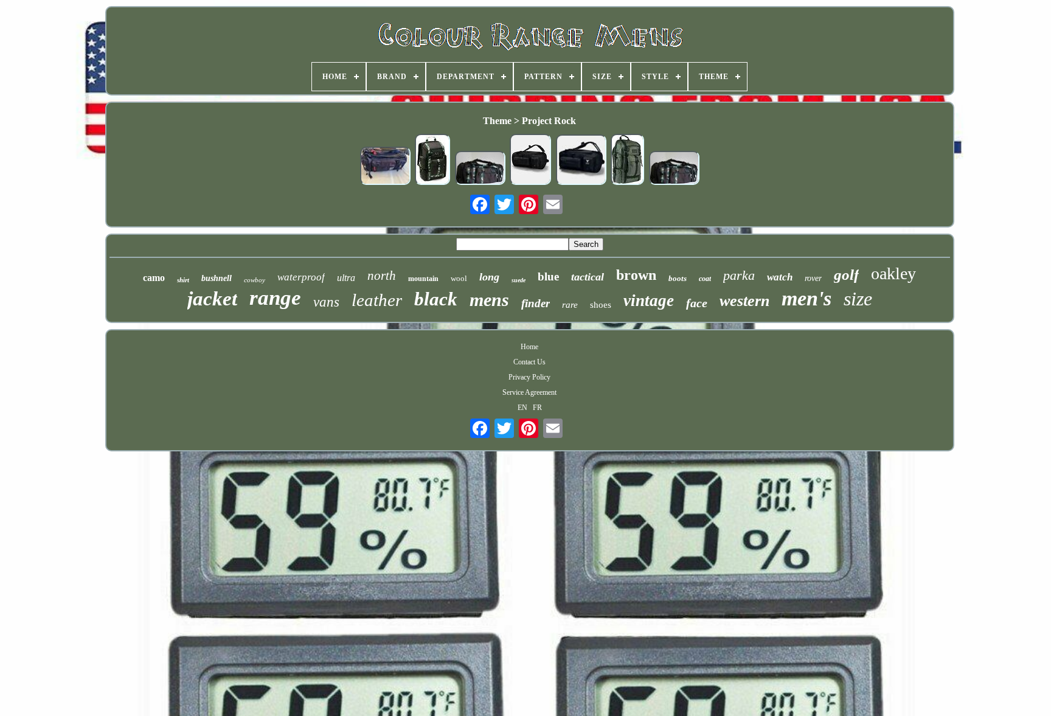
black (435, 299)
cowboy (254, 279)
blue (548, 276)
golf (846, 274)
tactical (587, 277)
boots (677, 278)
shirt (183, 279)
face (696, 303)
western (744, 301)
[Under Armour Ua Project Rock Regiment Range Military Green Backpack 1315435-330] (627, 161)
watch (780, 277)
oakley (893, 273)
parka (739, 275)
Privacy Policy (529, 377)
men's (806, 298)
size (858, 299)
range (275, 298)
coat (705, 278)
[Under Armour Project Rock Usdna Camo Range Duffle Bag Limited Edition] (480, 169)
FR (537, 407)
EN (522, 407)
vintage (648, 300)
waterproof (301, 277)
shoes (600, 305)
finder (535, 303)
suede (519, 280)
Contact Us (529, 362)
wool (459, 278)
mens (489, 300)
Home (529, 346)
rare (570, 305)
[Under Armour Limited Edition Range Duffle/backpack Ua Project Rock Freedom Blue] (385, 167)
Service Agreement (529, 392)
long (489, 277)
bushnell (216, 278)
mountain (423, 278)
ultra (346, 278)
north (381, 275)
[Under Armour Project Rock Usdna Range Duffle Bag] (530, 161)
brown (636, 275)
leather (377, 300)
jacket (212, 299)
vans (326, 302)
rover (813, 278)
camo (154, 278)
